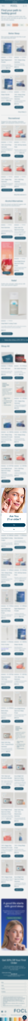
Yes (14, 525)
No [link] (14, 529)
